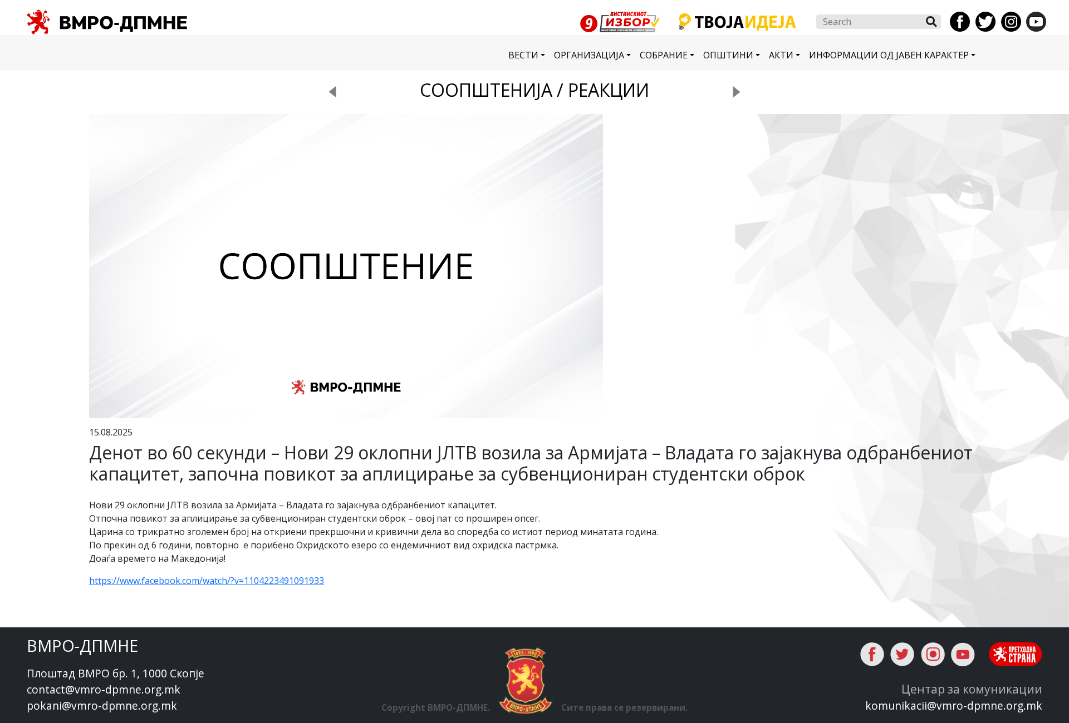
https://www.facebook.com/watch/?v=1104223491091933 (206, 581)
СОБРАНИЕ (664, 55)
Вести (523, 55)
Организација (589, 55)
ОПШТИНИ (728, 55)
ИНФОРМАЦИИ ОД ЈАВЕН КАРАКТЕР (889, 55)
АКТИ (781, 55)
